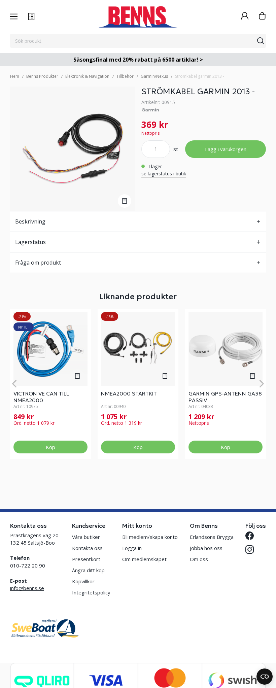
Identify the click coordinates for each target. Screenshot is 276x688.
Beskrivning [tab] (30, 221)
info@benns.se (27, 588)
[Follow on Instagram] (249, 549)
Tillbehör (125, 76)
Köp (50, 447)
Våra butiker (86, 537)
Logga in (132, 548)
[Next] (261, 383)
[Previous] (14, 383)
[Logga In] (244, 16)
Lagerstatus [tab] (30, 242)
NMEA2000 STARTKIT (129, 393)
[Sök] (260, 41)
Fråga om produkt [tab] (38, 262)
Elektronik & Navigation (87, 76)
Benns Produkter (42, 76)
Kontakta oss (87, 548)
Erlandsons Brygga (212, 537)
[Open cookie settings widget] (264, 676)
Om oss (199, 559)
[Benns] (138, 17)
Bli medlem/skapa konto (150, 537)
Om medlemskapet (144, 559)
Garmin (150, 110)
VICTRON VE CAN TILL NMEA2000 (41, 397)
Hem (14, 76)
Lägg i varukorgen (225, 149)
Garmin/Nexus (154, 76)
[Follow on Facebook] (249, 536)
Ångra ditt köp (88, 570)
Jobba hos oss (206, 548)
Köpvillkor (83, 581)
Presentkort (86, 559)
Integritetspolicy (91, 592)
